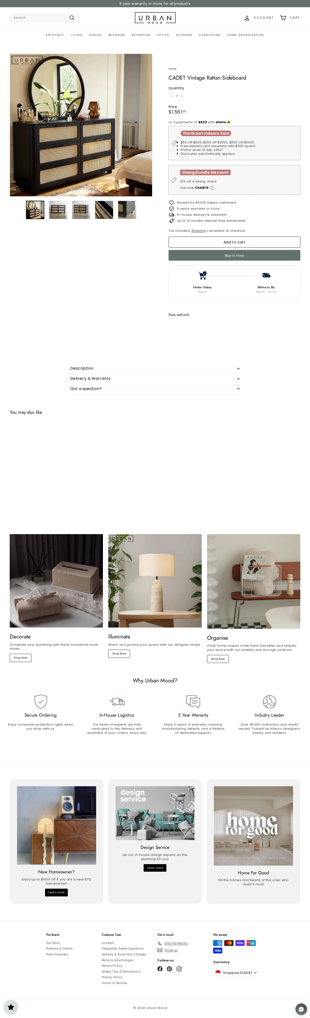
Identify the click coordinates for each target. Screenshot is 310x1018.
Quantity (176, 88)
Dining (95, 35)
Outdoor (184, 35)
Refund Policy (112, 966)
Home (172, 69)
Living (77, 35)
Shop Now (21, 658)
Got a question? (86, 388)
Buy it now (234, 255)
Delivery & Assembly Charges (124, 954)
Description (81, 368)
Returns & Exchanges (117, 960)
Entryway (55, 35)
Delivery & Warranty (90, 378)
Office (163, 35)
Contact (108, 943)
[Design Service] (155, 813)
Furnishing (210, 35)
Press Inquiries (57, 954)
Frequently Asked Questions (123, 948)
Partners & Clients (59, 948)
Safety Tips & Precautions (121, 971)
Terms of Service (114, 983)
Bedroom (116, 35)
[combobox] (44, 18)
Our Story (53, 943)
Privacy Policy (112, 977)
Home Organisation (245, 35)
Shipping (198, 230)
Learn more (56, 892)
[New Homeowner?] (56, 825)
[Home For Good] (253, 826)
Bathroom (141, 35)
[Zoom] (81, 125)
